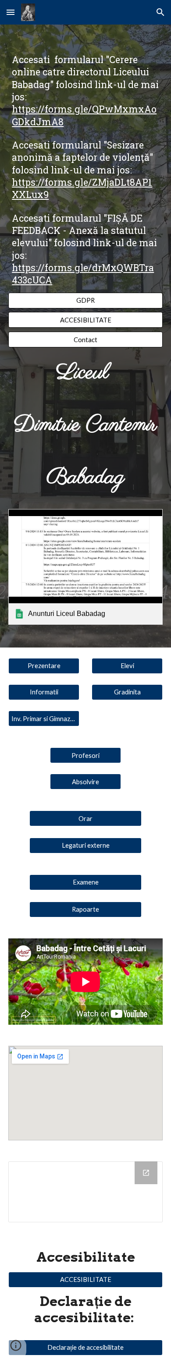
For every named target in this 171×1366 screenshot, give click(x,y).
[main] (85, 170)
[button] (10, 12)
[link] (85, 567)
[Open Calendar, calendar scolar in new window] (146, 1172)
